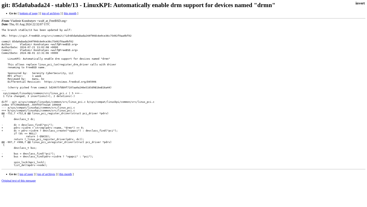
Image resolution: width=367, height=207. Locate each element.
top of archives (51, 13)
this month (70, 13)
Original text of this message (19, 180)
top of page (26, 174)
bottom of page (28, 13)
